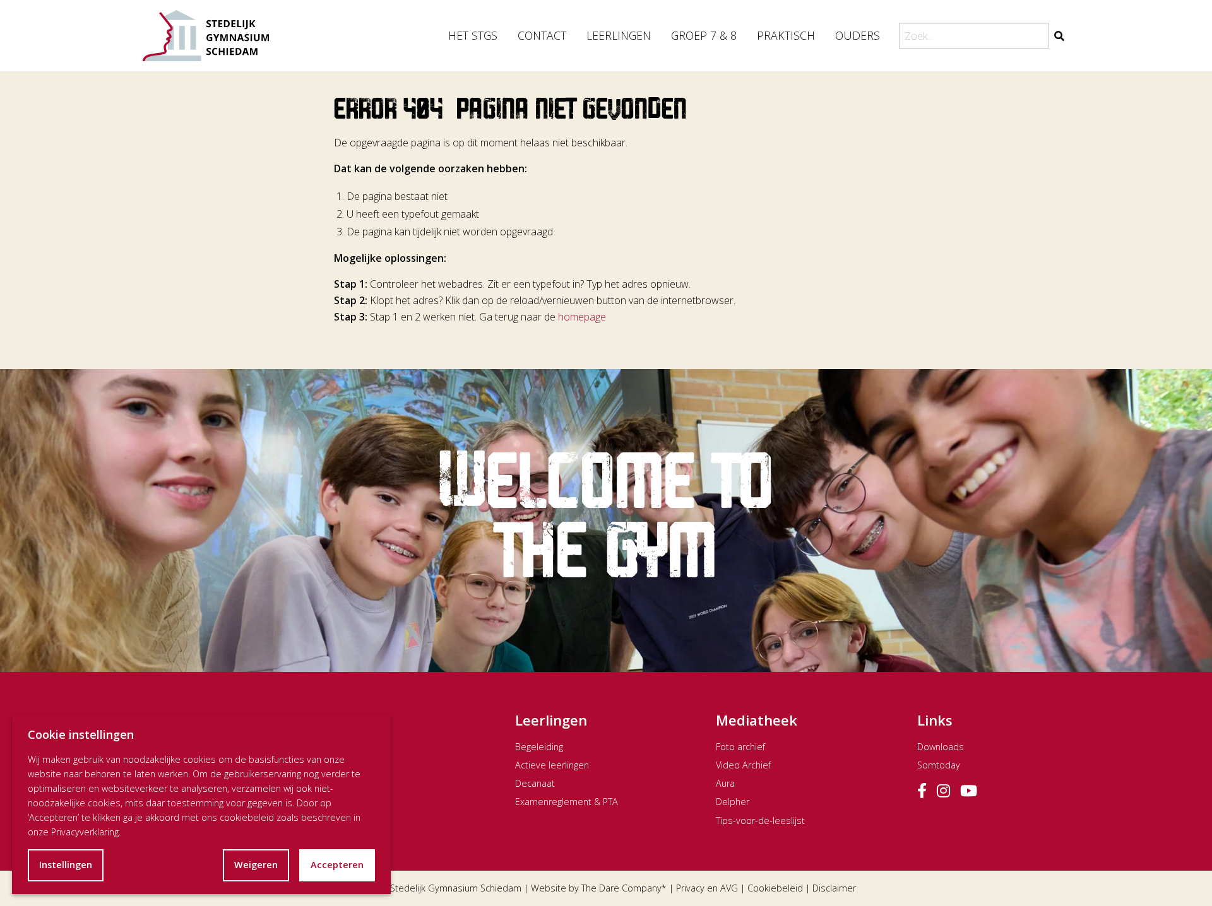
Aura (725, 783)
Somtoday (938, 765)
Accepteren (337, 865)
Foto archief (740, 747)
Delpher (732, 802)
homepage (582, 317)
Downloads (940, 747)
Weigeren (256, 865)
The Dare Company (621, 888)
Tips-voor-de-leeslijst (760, 821)
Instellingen (65, 865)
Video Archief (743, 765)
